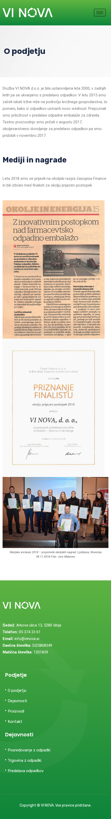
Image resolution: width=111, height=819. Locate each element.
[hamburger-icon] (100, 12)
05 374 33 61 (30, 632)
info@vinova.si (26, 638)
